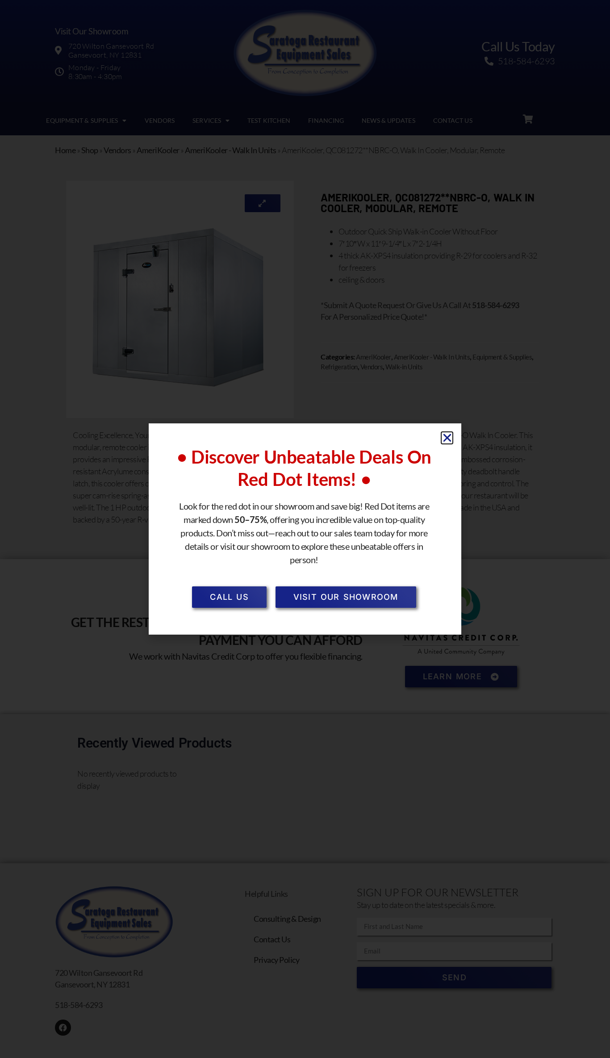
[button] (447, 437)
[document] (305, 529)
